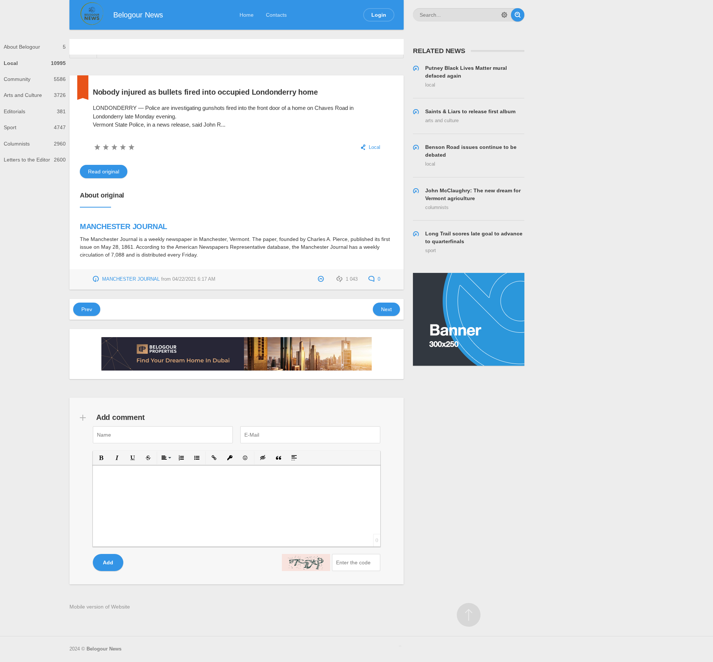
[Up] (469, 615)
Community (35, 79)
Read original (103, 172)
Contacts (276, 15)
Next (386, 309)
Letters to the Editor (35, 160)
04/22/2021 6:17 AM (193, 279)
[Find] (517, 15)
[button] (101, 458)
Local (35, 63)
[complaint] (322, 279)
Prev (86, 309)
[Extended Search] (504, 15)
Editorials (35, 111)
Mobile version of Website (99, 607)
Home (247, 15)
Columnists (35, 144)
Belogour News (104, 649)
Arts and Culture (35, 95)
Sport (35, 127)
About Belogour (35, 47)
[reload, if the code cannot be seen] (306, 562)
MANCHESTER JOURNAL (123, 226)
